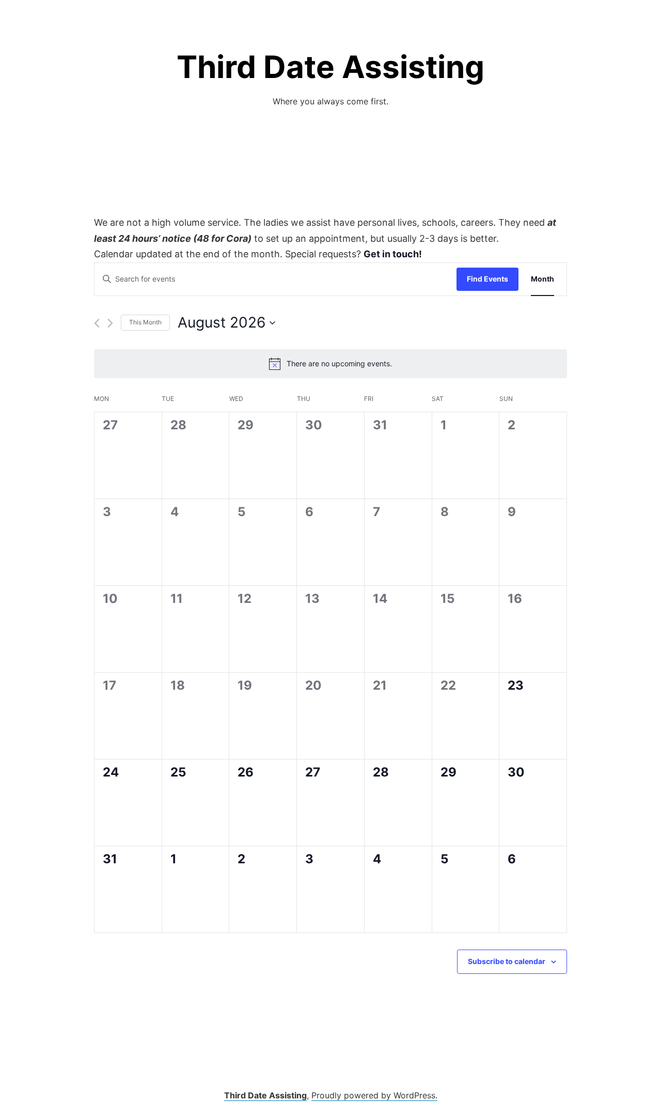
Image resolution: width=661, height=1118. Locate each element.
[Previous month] (97, 323)
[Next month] (110, 323)
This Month (145, 322)
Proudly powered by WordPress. (374, 1095)
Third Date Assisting (330, 66)
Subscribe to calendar (506, 961)
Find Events (487, 278)
